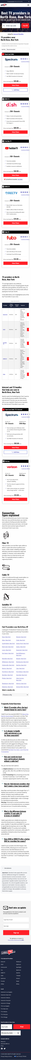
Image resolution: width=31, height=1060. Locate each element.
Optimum (18, 964)
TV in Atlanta (4, 1011)
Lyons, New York (6, 650)
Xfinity (17, 984)
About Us (3, 1041)
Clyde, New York (20, 640)
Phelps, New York (7, 678)
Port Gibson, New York (22, 671)
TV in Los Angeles (5, 1006)
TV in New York (4, 1009)
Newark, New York (21, 658)
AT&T (2, 964)
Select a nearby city (8, 690)
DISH (4, 329)
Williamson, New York (8, 662)
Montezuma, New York (22, 662)
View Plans (20, 85)
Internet (15, 34)
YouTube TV (5, 343)
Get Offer (20, 179)
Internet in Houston (6, 1000)
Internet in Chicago (5, 1003)
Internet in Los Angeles (6, 992)
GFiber (2, 984)
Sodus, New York (20, 647)
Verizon (18, 978)
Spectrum (5, 314)
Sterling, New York (21, 665)
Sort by (3, 49)
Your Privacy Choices (21, 1056)
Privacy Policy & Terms (6, 1056)
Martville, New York (7, 658)
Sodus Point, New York (22, 643)
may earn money (11, 1)
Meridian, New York (7, 675)
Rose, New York (6, 637)
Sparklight (18, 967)
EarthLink (3, 978)
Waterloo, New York (7, 687)
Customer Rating (25, 61)
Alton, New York (6, 640)
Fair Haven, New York (8, 653)
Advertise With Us (5, 1043)
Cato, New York (20, 668)
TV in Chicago (4, 1017)
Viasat (17, 981)
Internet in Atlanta (5, 997)
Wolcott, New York (21, 637)
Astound (3, 961)
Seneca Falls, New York (22, 687)
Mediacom (18, 961)
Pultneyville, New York (8, 665)
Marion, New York (7, 668)
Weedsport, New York (8, 683)
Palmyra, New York (21, 683)
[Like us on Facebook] (2, 1049)
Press (2, 1046)
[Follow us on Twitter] (5, 1049)
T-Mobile (18, 975)
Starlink (18, 973)
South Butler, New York (8, 643)
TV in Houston (4, 1014)
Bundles (21, 34)
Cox (2, 970)
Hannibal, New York (21, 675)
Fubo (4, 374)
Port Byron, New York (8, 671)
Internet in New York (6, 995)
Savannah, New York (21, 650)
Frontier (3, 981)
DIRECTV (5, 358)
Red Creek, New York (7, 647)
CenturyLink (4, 967)
